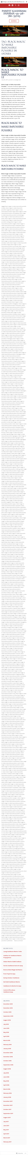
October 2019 (7, 1012)
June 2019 (6, 1028)
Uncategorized (17, 80)
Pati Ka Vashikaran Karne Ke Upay (13, 965)
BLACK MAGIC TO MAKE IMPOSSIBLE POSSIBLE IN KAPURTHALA (13, 540)
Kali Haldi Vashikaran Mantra (11, 982)
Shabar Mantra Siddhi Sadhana (12, 961)
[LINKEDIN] (12, 5)
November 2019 (8, 1008)
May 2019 (6, 1032)
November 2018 (8, 1056)
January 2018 (7, 1097)
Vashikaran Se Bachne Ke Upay (12, 986)
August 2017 (7, 1117)
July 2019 (6, 1024)
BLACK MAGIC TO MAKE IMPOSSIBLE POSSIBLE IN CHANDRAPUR (13, 356)
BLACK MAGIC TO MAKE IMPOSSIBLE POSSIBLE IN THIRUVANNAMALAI (14, 872)
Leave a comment (18, 940)
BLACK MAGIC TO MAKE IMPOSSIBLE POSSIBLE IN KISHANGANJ (12, 561)
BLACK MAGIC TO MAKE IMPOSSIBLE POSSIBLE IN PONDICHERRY (12, 731)
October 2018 (7, 1060)
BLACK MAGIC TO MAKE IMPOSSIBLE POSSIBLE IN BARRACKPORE (12, 284)
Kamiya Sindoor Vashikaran (11, 978)
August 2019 (7, 1020)
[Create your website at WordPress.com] (14, 1)
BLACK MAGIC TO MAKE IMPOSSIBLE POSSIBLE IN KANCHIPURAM (12, 531)
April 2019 (6, 1036)
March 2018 (6, 1089)
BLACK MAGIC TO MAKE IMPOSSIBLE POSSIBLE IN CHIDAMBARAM (13, 364)
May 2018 (6, 1081)
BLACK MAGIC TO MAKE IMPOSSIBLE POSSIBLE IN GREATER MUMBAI (13, 450)
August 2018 (7, 1069)
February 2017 (7, 1142)
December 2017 (8, 1101)
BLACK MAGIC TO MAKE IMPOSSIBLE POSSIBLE (13, 73)
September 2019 (8, 1016)
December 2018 (8, 1052)
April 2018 (6, 1085)
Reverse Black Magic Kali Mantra (12, 970)
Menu (15, 21)
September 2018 (8, 1065)
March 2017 (6, 1138)
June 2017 (6, 1125)
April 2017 (6, 1133)
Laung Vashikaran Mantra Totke (12, 951)
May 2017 (6, 1129)
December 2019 (8, 1004)
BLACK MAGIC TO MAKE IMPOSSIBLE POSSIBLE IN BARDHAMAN (13, 276)
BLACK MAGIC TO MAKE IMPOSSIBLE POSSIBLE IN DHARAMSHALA (12, 404)
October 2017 (7, 1109)
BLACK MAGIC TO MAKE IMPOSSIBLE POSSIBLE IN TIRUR (13, 888)
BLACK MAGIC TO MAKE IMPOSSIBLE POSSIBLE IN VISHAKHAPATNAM (13, 928)
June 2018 (6, 1077)
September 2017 (8, 1113)
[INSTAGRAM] (19, 5)
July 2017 (6, 1121)
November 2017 (8, 1105)
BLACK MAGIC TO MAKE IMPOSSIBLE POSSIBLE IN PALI (13, 700)
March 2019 (6, 1040)
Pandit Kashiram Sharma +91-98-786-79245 (14, 13)
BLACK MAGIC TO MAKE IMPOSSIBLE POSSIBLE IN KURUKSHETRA (12, 589)
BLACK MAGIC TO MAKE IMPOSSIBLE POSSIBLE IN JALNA (13, 509)
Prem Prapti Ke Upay (9, 974)
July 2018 (6, 1073)
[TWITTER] (15, 5)
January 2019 (7, 1048)
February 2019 (7, 1044)
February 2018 (7, 1093)
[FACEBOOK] (9, 5)
